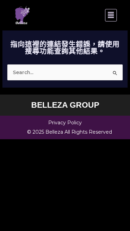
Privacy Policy (65, 122)
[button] (92, 15)
